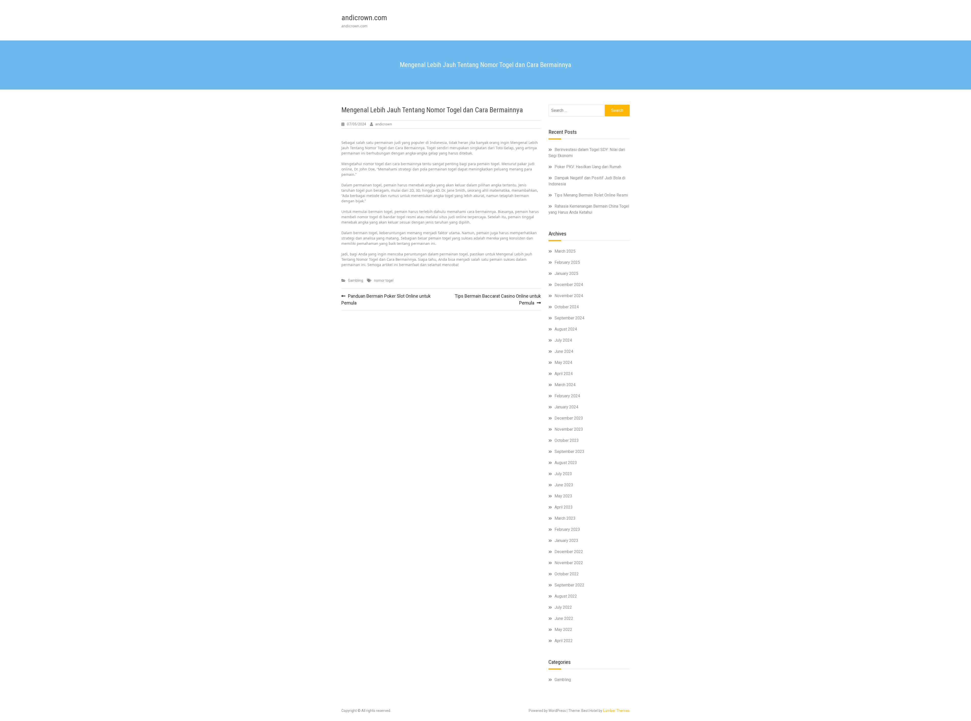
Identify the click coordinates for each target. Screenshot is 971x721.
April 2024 (564, 373)
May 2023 (563, 496)
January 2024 (566, 407)
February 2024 (567, 396)
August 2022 (566, 596)
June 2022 (564, 618)
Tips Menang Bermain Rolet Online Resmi (591, 195)
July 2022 (563, 607)
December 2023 (569, 418)
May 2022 (563, 629)
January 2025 (566, 273)
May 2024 (563, 362)
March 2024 (565, 384)
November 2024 (569, 295)
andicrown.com (364, 17)
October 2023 (567, 440)
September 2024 (569, 318)
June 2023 (564, 485)
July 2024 (563, 340)
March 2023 (565, 518)
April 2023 (564, 507)
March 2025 (565, 251)
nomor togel (383, 280)
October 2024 (567, 306)
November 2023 (569, 429)
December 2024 (569, 284)
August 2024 (566, 329)
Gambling (355, 280)
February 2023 (567, 529)
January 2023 (566, 540)
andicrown (383, 124)
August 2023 (566, 462)
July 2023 (563, 473)
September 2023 (569, 451)
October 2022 (567, 574)
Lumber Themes (616, 711)
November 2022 (569, 562)
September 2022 (569, 585)
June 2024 (564, 351)
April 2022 (564, 640)
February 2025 (567, 262)
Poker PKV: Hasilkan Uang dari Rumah (588, 166)
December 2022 (569, 551)
